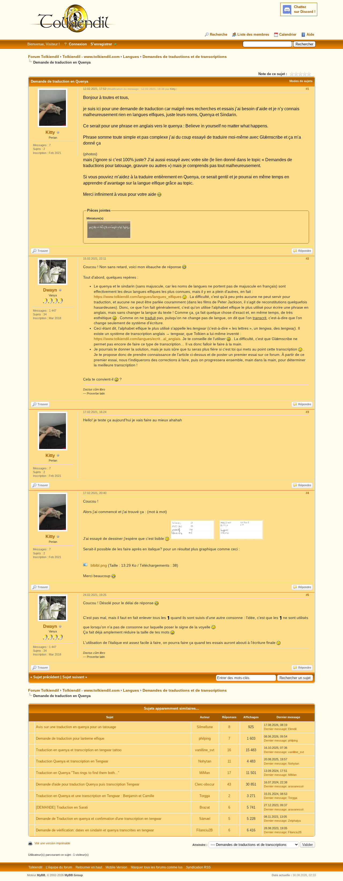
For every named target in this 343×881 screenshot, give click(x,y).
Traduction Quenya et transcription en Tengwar (72, 761)
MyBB (41, 875)
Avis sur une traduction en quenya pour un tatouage (76, 727)
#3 (307, 412)
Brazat (205, 807)
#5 (307, 594)
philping (205, 738)
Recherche (218, 34)
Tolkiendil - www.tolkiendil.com (91, 56)
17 (229, 773)
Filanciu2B (204, 830)
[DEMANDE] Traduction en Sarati (62, 807)
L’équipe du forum (59, 867)
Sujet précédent (46, 677)
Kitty (50, 132)
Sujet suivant (73, 677)
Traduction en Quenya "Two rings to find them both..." (77, 773)
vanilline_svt (204, 750)
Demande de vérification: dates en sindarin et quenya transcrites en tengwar (95, 830)
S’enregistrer (101, 44)
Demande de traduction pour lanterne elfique (70, 738)
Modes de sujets (300, 81)
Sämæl (204, 819)
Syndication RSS (198, 867)
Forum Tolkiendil (43, 56)
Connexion (78, 44)
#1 (307, 88)
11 (229, 761)
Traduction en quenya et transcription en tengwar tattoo (78, 750)
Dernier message (275, 729)
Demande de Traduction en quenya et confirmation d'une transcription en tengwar (98, 819)
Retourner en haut (89, 867)
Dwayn (50, 290)
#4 (307, 493)
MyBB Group (74, 875)
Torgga (204, 796)
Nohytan (204, 761)
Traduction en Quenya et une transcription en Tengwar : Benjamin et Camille (95, 796)
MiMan (204, 773)
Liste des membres (253, 34)
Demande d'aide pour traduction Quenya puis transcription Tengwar (87, 784)
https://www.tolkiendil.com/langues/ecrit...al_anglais (137, 339)
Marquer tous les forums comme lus (156, 867)
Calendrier (287, 34)
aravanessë (296, 786)
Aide (310, 34)
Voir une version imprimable (52, 843)
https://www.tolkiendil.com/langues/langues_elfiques (137, 296)
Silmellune (205, 727)
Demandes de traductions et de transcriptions (185, 56)
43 (229, 784)
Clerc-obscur (204, 784)
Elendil (292, 729)
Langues (131, 56)
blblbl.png (99, 565)
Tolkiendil (35, 867)
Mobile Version (116, 867)
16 (229, 750)
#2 (307, 258)
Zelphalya (294, 820)
